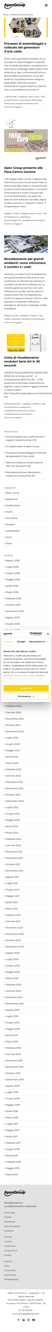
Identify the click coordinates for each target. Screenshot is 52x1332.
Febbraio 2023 (13, 769)
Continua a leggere (13, 107)
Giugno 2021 (12, 889)
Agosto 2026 (13, 560)
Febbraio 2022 (13, 839)
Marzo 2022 (12, 832)
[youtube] (33, 1320)
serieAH (31, 411)
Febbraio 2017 (13, 1143)
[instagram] (28, 1320)
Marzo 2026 (12, 592)
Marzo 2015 (12, 1174)
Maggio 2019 (13, 1029)
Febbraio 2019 (13, 1048)
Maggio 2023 (13, 750)
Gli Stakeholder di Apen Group (22, 446)
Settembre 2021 (14, 870)
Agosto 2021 (12, 877)
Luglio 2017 (12, 1124)
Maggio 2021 (13, 896)
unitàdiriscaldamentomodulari (18, 414)
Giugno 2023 (13, 744)
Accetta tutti (26, 688)
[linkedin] (23, 1320)
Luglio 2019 (12, 1016)
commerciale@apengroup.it (26, 1313)
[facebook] (18, 1320)
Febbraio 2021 (13, 915)
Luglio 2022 (12, 807)
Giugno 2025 (13, 624)
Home (5, 14)
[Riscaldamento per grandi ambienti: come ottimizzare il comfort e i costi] (26, 244)
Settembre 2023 (15, 731)
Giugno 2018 (13, 1098)
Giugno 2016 (13, 1149)
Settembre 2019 (15, 1003)
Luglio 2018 (12, 1092)
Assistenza (11, 499)
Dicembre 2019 (14, 997)
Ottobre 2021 (13, 864)
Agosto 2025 (13, 617)
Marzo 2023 (12, 763)
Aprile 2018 (12, 1111)
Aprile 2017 (12, 1136)
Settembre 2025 (15, 611)
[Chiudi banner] (48, 634)
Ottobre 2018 (13, 1073)
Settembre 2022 (15, 801)
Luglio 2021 (12, 883)
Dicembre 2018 (14, 1060)
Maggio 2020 (13, 972)
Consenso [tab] (8, 641)
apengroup (25, 100)
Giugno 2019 (13, 1022)
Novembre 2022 (15, 788)
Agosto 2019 (12, 1010)
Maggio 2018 (13, 1105)
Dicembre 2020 (14, 927)
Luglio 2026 (12, 567)
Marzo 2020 (12, 978)
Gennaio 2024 (13, 712)
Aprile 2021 (12, 902)
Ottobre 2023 (13, 725)
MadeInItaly (36, 100)
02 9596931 (27, 1310)
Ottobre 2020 (13, 940)
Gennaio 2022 (13, 845)
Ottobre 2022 (13, 794)
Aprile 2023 (12, 756)
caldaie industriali (12, 319)
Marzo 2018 (12, 1117)
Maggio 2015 (13, 1168)
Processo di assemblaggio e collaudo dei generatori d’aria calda (25, 47)
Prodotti (33, 315)
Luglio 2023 (12, 737)
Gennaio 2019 (13, 1054)
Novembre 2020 (15, 934)
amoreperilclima (11, 100)
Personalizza (24, 696)
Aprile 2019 (12, 1035)
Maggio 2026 (13, 579)
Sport (9, 537)
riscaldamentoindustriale (27, 103)
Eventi (9, 512)
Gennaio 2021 (13, 921)
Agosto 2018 (12, 1086)
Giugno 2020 (13, 965)
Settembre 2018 (15, 1079)
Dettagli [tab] (21, 641)
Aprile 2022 (12, 826)
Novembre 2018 (14, 1067)
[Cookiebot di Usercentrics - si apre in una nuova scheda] (31, 634)
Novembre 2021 (14, 858)
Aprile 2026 (12, 586)
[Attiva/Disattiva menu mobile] (46, 5)
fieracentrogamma (12, 220)
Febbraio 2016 (13, 1162)
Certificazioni (13, 505)
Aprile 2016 (12, 1155)
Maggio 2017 (13, 1130)
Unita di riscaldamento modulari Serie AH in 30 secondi (22, 361)
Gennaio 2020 (13, 991)
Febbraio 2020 (14, 984)
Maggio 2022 (13, 820)
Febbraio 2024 (14, 706)
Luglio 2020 (12, 959)
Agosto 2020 (13, 953)
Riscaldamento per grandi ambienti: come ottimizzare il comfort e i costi (25, 263)
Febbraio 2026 (13, 598)
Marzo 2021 (12, 908)
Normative (12, 518)
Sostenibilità (13, 530)
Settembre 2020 (15, 946)
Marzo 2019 (12, 1041)
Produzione (9, 103)
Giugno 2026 (13, 573)
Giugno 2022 (13, 813)
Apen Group (33, 96)
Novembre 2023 (15, 718)
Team (9, 543)
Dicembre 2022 (14, 782)
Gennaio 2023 (13, 775)
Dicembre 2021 (14, 851)
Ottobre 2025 (13, 605)
